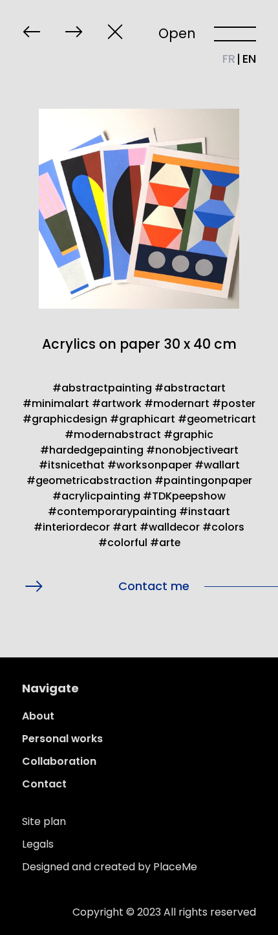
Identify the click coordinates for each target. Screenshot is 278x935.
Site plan (44, 821)
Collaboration (59, 761)
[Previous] (31, 31)
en (249, 58)
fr (228, 58)
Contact (44, 783)
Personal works (62, 738)
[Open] (235, 33)
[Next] (73, 31)
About (38, 716)
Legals (38, 844)
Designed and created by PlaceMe (109, 866)
